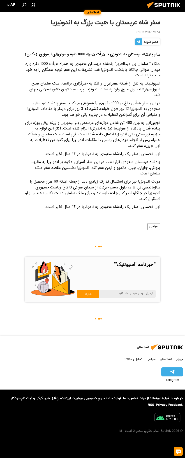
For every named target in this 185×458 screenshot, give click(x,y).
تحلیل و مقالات (133, 359)
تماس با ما (130, 398)
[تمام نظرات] (178, 451)
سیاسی (153, 226)
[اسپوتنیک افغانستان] (165, 9)
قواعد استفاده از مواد (154, 398)
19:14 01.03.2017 (148, 33)
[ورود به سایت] (33, 4)
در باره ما (177, 398)
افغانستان (166, 359)
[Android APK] (167, 418)
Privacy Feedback (169, 405)
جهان (179, 359)
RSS (151, 405)
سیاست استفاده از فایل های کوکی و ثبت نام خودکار (47, 398)
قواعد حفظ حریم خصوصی (102, 398)
